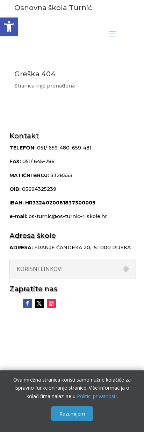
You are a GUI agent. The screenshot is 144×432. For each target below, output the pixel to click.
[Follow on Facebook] (27, 303)
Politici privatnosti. (97, 396)
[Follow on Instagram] (51, 303)
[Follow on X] (39, 303)
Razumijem (72, 413)
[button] (9, 27)
